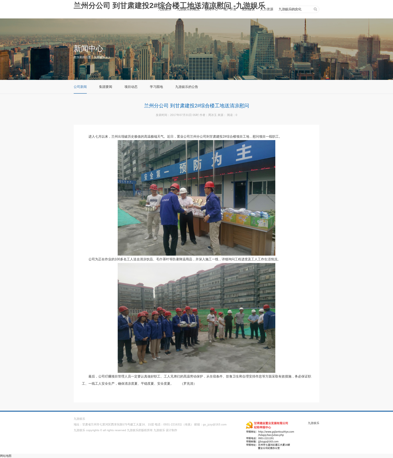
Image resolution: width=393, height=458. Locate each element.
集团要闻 (105, 86)
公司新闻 (80, 86)
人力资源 (266, 9)
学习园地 (156, 86)
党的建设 (248, 9)
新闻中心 (211, 9)
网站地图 (5, 455)
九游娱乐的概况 (188, 9)
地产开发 (229, 9)
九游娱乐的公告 (186, 86)
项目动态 (131, 86)
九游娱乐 (164, 9)
